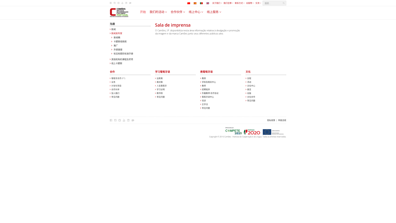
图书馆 (160, 93)
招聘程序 (206, 89)
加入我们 (115, 93)
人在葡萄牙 (162, 85)
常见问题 (115, 97)
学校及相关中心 (209, 82)
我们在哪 (228, 3)
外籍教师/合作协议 (210, 93)
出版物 (249, 3)
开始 (143, 12)
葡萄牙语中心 (208, 97)
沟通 (112, 24)
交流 (257, 3)
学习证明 (161, 89)
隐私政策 (271, 120)
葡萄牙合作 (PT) (118, 78)
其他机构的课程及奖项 (122, 59)
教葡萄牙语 (206, 71)
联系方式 (239, 3)
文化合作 (251, 97)
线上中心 (195, 12)
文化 (248, 71)
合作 (112, 71)
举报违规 (282, 120)
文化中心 (251, 85)
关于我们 (216, 3)
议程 (249, 78)
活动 (249, 82)
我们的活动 (157, 12)
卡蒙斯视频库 (120, 41)
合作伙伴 (177, 12)
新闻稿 (117, 37)
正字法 (205, 104)
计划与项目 (116, 85)
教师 (204, 85)
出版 (249, 93)
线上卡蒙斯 (116, 63)
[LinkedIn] (129, 120)
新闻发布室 (116, 33)
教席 (204, 78)
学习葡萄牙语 (162, 71)
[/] (119, 12)
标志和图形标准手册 (123, 53)
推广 (116, 45)
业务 (113, 82)
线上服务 (213, 12)
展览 (249, 89)
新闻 (113, 29)
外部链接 (118, 49)
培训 (204, 100)
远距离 (160, 78)
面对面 (160, 82)
